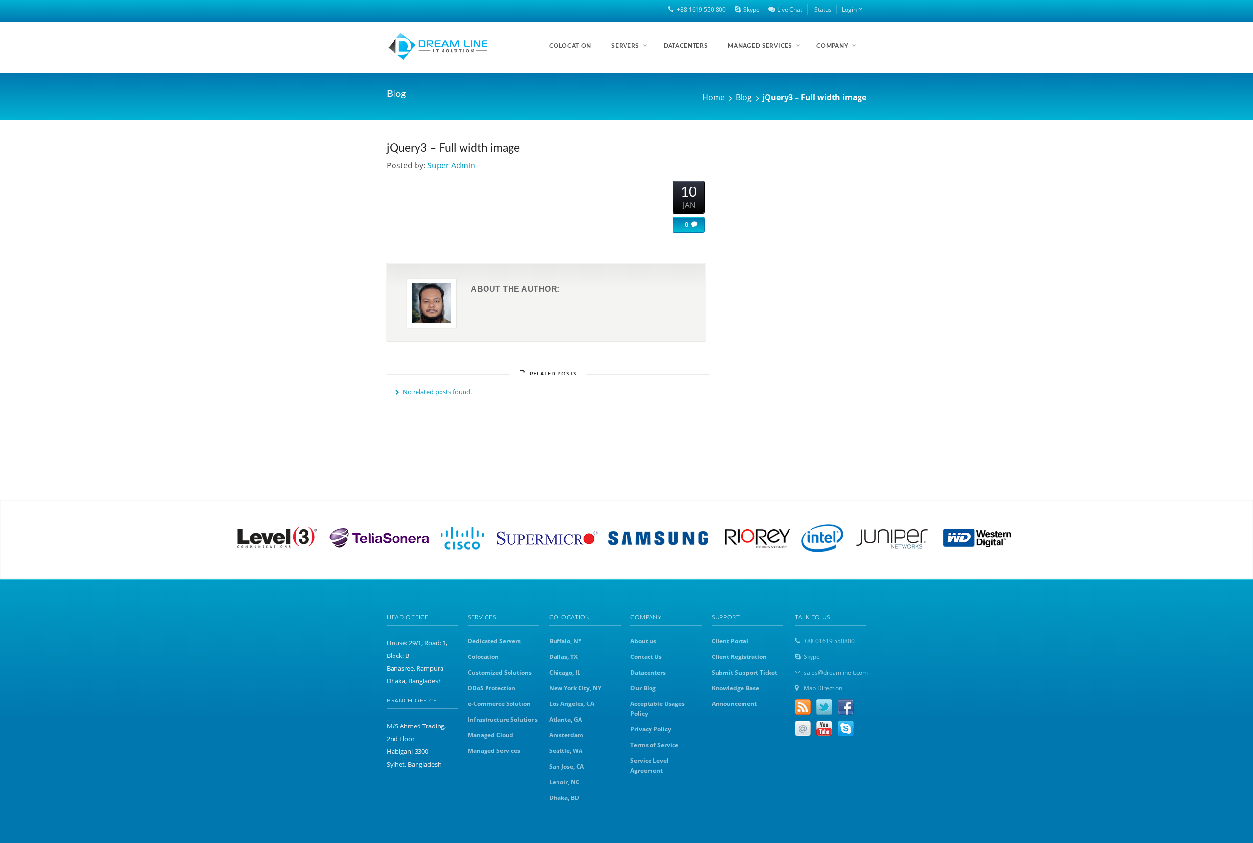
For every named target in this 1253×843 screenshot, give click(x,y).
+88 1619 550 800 (701, 9)
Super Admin (451, 165)
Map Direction (823, 688)
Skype (751, 9)
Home (713, 97)
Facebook (846, 707)
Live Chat (789, 9)
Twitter (824, 707)
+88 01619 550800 (829, 641)
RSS (803, 707)
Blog (744, 97)
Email (803, 728)
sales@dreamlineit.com (836, 672)
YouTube (824, 728)
